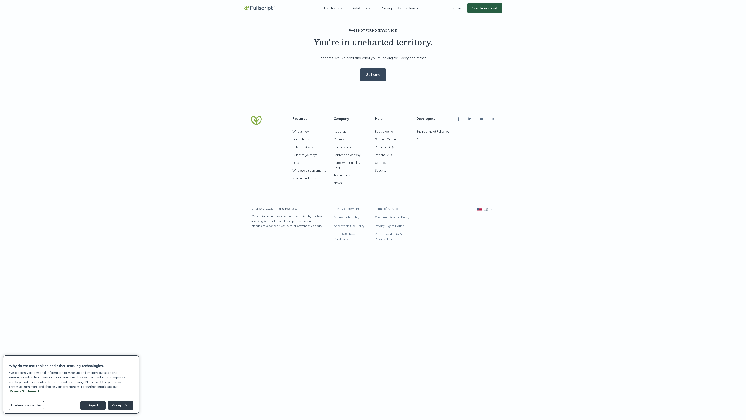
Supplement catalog (306, 178)
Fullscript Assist (303, 147)
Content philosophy (347, 155)
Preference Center (26, 405)
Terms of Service (386, 209)
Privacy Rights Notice (389, 226)
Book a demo (384, 131)
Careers (339, 139)
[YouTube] (481, 119)
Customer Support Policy (392, 217)
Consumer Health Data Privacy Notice (390, 236)
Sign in (456, 8)
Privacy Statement (346, 209)
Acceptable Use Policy (349, 226)
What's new (301, 131)
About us (340, 131)
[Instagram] (493, 119)
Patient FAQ (383, 155)
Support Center (385, 139)
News (338, 183)
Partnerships (342, 147)
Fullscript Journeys (304, 155)
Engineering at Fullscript (432, 131)
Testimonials (342, 175)
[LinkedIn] (469, 119)
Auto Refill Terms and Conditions (348, 236)
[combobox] (485, 209)
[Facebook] (458, 119)
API (418, 139)
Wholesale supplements (309, 170)
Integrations (300, 139)
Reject (93, 405)
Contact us (382, 162)
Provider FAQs (385, 147)
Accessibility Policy (346, 217)
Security (380, 170)
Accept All (120, 405)
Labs (295, 162)
